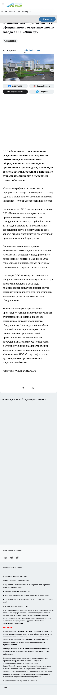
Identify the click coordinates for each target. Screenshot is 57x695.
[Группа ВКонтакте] (15, 86)
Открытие (10, 40)
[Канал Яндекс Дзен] (15, 92)
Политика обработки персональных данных (20, 681)
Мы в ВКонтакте (8, 11)
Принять (47, 19)
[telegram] (33, 388)
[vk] (24, 388)
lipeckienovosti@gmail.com (23, 595)
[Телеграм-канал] (41, 92)
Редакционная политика (12, 568)
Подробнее (18, 623)
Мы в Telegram (24, 11)
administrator (32, 50)
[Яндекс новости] (41, 86)
